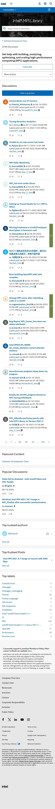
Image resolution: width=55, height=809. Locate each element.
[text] (3, 494)
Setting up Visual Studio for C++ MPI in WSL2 (28, 205)
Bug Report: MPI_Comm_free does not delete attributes (27, 323)
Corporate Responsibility (13, 702)
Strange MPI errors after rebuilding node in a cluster (26, 299)
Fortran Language (10, 598)
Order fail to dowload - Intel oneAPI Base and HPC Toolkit (24, 480)
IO (3, 617)
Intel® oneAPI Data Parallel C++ (16, 613)
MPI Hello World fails (19, 162)
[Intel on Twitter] (9, 719)
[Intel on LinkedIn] (16, 719)
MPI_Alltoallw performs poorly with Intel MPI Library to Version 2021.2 (26, 420)
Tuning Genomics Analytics (22, 121)
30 (19, 441)
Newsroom (7, 687)
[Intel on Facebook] (3, 719)
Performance (8, 632)
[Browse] (9, 11)
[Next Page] (49, 442)
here (30, 650)
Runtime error (8, 636)
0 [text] (5, 493)
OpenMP (6, 628)
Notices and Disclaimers (20, 757)
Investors (6, 692)
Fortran (5, 594)
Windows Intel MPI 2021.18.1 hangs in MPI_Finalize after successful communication (24, 501)
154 (43, 441)
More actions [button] (10, 74)
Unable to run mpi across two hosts (26, 142)
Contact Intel (8, 682)
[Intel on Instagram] (28, 719)
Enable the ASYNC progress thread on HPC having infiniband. (27, 396)
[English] (45, 3)
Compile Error (8, 583)
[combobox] (27, 28)
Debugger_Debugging (12, 590)
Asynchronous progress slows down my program (28, 373)
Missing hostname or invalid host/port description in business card (28, 229)
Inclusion (6, 707)
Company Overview (11, 677)
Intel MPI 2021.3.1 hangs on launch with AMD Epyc (25, 560)
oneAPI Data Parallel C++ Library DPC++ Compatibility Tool (23, 624)
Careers (5, 697)
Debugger (6, 586)
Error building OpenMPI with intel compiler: (25, 276)
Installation (7, 609)
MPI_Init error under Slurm (22, 183)
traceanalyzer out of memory (23, 100)
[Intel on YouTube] (22, 719)
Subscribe (27, 66)
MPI (4, 621)
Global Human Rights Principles (30, 761)
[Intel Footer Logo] (5, 786)
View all (5, 541)
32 (33, 441)
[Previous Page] (6, 442)
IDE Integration (9, 605)
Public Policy (8, 711)
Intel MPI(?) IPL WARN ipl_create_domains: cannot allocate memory (26, 347)
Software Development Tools (15, 40)
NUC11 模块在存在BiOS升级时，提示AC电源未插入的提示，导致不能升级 (28, 252)
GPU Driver (7, 602)
